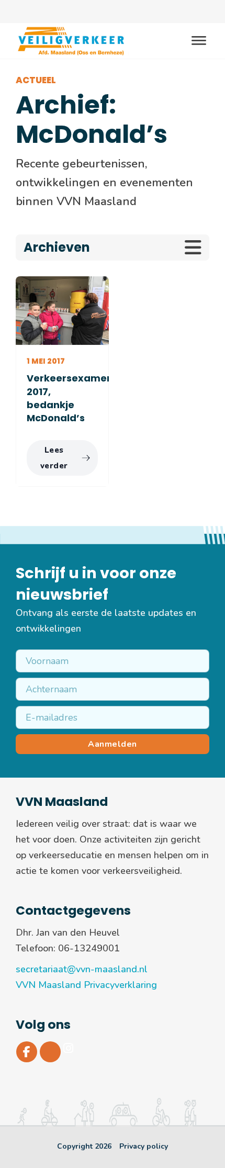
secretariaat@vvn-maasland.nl (82, 969)
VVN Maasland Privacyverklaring (86, 985)
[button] (112, 247)
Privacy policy (143, 1146)
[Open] (199, 41)
